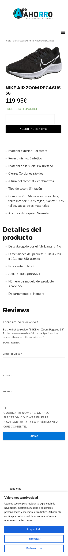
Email (7, 391)
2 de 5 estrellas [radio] (8, 347)
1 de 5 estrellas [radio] (4, 347)
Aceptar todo (34, 529)
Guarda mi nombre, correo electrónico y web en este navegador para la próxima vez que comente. (30, 419)
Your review (12, 354)
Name (7, 375)
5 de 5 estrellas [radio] (20, 347)
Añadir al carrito (33, 129)
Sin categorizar (20, 41)
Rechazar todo (34, 548)
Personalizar (34, 539)
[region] (34, 524)
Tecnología (14, 489)
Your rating (11, 342)
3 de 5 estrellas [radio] (12, 347)
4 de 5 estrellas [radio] (16, 347)
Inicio (8, 41)
